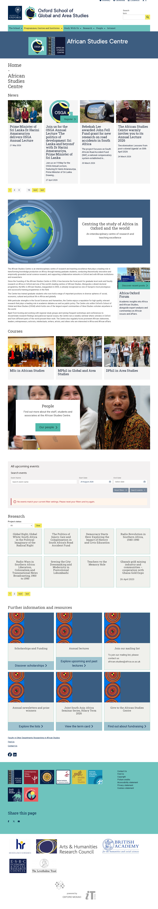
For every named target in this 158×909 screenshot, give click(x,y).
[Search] (147, 17)
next (35, 190)
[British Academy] (120, 846)
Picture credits (123, 779)
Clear (38, 526)
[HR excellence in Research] (20, 846)
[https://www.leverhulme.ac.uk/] (44, 866)
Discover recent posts (133, 285)
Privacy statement (125, 785)
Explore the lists (30, 726)
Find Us (11, 742)
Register (68, 119)
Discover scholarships (30, 665)
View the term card (78, 726)
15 (29, 190)
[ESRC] (18, 866)
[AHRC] (66, 846)
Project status (14, 521)
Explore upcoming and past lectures (79, 663)
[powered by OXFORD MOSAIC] (79, 885)
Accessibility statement (127, 782)
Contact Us (12, 746)
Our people (46, 427)
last (42, 190)
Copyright (121, 777)
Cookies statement (125, 788)
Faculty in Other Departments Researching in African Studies (34, 738)
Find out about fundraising (126, 726)
